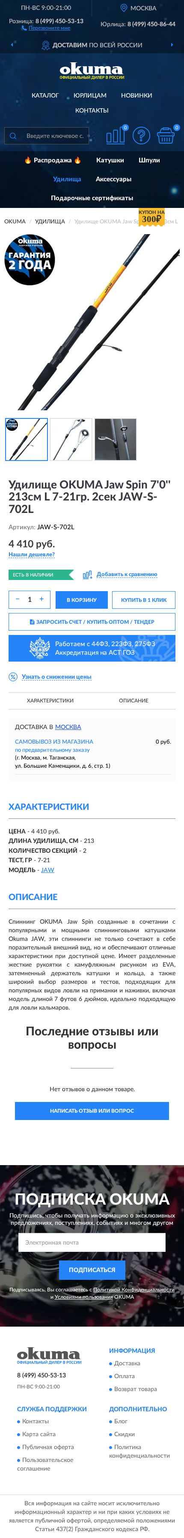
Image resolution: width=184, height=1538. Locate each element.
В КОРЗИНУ (82, 600)
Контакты (92, 111)
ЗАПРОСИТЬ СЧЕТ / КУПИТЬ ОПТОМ (95, 622)
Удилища (67, 179)
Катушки (110, 160)
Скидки (124, 1434)
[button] (46, 27)
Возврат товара (135, 1389)
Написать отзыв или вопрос (92, 1111)
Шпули (149, 160)
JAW (47, 870)
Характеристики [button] (50, 700)
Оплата (124, 1376)
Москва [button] (68, 727)
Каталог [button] (45, 96)
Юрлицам (90, 96)
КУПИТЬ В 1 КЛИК (143, 600)
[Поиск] (12, 135)
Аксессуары (113, 179)
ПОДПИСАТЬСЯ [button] (92, 1270)
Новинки (136, 96)
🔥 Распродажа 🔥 (53, 160)
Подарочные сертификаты (92, 198)
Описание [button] (133, 700)
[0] (165, 135)
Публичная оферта (48, 1447)
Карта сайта (39, 1434)
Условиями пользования (84, 1297)
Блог (121, 1422)
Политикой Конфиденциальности (134, 1289)
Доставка (127, 1364)
